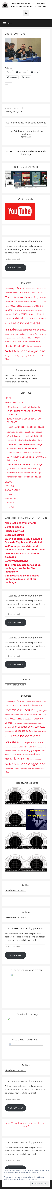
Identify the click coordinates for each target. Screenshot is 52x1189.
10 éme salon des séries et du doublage (24, 464)
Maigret (36, 337)
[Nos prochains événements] (36, 820)
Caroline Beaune (14, 526)
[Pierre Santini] (15, 820)
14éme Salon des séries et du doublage (24, 432)
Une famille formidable (35, 356)
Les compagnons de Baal (31, 329)
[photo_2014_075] (23, 61)
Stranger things (9, 356)
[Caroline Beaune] (15, 842)
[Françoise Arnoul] (36, 842)
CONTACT (9, 502)
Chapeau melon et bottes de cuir (36, 289)
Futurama (16, 305)
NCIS (9, 341)
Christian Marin (11, 293)
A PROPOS (9, 507)
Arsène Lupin (10, 289)
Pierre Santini (20, 345)
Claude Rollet (37, 293)
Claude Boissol (25, 292)
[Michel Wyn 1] (36, 797)
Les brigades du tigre (23, 318)
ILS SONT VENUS (12, 490)
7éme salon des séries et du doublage (24, 477)
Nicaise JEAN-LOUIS (18, 341)
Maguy (29, 338)
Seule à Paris (12, 351)
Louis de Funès (21, 338)
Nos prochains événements (20, 522)
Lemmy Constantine (16, 560)
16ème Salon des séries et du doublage (24, 407)
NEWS (8, 398)
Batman (20, 288)
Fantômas (20, 301)
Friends (7, 306)
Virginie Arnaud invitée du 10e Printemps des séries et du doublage (22, 579)
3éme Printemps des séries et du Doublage (26, 436)
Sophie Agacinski (32, 351)
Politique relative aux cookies (27, 1179)
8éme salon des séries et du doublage (24, 473)
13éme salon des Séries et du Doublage (24, 440)
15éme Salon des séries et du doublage (26, 427)
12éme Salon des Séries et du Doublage (24, 444)
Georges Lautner (28, 306)
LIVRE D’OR (10, 486)
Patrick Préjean (29, 341)
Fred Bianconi (40, 301)
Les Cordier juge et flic (28, 334)
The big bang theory (21, 356)
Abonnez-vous (15, 267)
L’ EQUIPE (9, 494)
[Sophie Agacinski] (15, 865)
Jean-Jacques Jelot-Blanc (26, 314)
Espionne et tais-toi (11, 301)
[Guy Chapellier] (15, 797)
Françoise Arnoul (28, 301)
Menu (9, 23)
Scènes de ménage (35, 346)
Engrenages (40, 297)
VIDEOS (8, 482)
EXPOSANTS (10, 498)
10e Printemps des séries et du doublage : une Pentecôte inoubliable (23, 568)
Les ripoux (41, 334)
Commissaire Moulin (19, 297)
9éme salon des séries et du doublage (24, 468)
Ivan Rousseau (18, 310)
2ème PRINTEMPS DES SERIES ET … (23, 448)
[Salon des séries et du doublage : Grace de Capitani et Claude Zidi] (36, 865)
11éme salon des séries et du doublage (24, 453)
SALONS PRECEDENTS (15, 402)
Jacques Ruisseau (28, 310)
